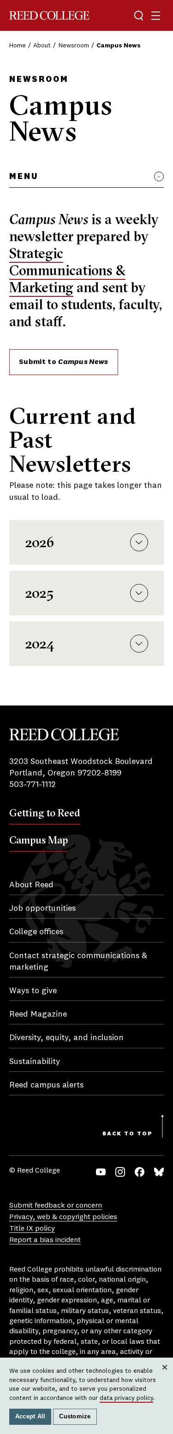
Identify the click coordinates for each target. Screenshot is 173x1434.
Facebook (139, 1172)
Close (165, 1375)
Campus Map (38, 839)
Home (17, 45)
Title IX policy (32, 1228)
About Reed (31, 885)
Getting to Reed (44, 812)
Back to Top (127, 1134)
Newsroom (74, 45)
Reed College (49, 15)
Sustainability (34, 1062)
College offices (36, 932)
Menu (23, 177)
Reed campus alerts (46, 1085)
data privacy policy (126, 1398)
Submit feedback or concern (55, 1205)
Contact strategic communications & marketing (78, 961)
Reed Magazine (38, 1014)
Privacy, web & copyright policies (63, 1217)
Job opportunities (42, 908)
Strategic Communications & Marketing (67, 270)
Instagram (120, 1172)
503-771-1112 (32, 785)
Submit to (63, 362)
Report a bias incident (45, 1240)
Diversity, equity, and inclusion (66, 1038)
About (42, 45)
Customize (74, 1416)
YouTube (101, 1172)
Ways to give (33, 991)
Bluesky (159, 1172)
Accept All (30, 1416)
